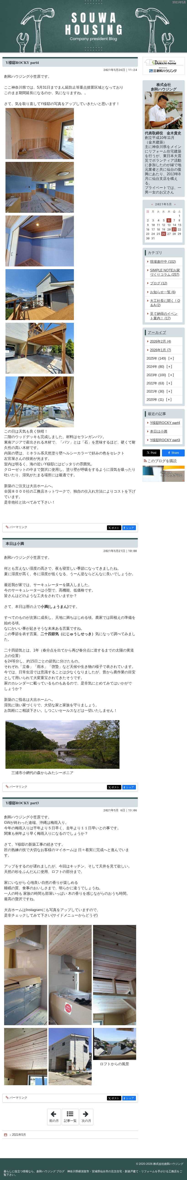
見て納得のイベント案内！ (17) (163, 316)
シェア (131, 527)
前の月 (55, 1115)
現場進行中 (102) (163, 261)
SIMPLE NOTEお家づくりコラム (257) (165, 272)
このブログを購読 (162, 461)
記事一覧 (70, 1120)
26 (163, 233)
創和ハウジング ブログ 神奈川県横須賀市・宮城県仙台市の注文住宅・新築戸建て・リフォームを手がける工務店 (93, 26)
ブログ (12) (158, 283)
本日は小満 (15, 543)
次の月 (87, 1115)
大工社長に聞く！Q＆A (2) (165, 303)
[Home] (6, 1134)
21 (174, 229)
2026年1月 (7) (160, 350)
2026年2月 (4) (160, 341)
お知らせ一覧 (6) (163, 292)
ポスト (116, 527)
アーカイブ (157, 332)
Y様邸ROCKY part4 (22, 62)
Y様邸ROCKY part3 (22, 802)
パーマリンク (18, 527)
